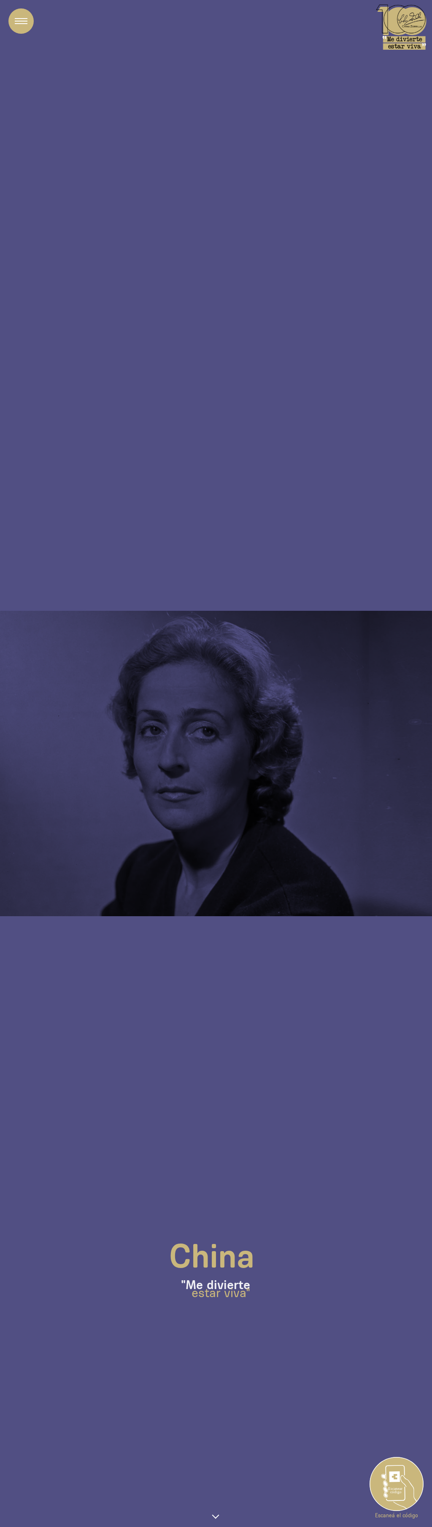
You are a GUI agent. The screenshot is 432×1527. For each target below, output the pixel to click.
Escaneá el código (396, 1515)
